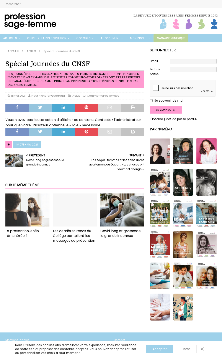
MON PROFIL (138, 38)
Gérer (185, 349)
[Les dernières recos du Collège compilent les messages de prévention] (75, 210)
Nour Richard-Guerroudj (48, 96)
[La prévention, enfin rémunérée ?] (27, 209)
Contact (119, 340)
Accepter (160, 349)
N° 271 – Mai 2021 (27, 144)
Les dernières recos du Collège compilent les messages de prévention (74, 235)
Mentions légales (17, 340)
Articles (10, 38)
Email (154, 61)
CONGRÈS (83, 38)
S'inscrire (156, 119)
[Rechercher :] (111, 4)
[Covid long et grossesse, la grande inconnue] (122, 209)
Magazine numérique (171, 38)
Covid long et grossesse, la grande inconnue (120, 233)
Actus (76, 96)
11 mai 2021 (18, 96)
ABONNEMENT (110, 38)
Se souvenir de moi (168, 100)
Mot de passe (155, 71)
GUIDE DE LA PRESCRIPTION (47, 38)
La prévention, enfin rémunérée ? (22, 233)
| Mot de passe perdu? (181, 119)
